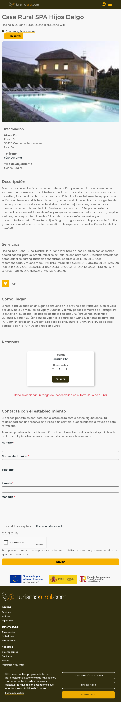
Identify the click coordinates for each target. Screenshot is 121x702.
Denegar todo (88, 685)
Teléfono (8, 470)
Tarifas (5, 660)
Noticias (6, 616)
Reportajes (7, 620)
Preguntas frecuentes (13, 664)
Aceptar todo (88, 694)
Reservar (15, 36)
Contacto (7, 656)
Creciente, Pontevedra (20, 31)
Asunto (7, 483)
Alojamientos (8, 632)
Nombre (7, 442)
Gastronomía (8, 640)
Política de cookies (14, 693)
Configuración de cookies (88, 675)
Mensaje (7, 497)
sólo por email (13, 157)
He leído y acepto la (34, 526)
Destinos (6, 612)
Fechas (60, 355)
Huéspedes (60, 365)
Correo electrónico (14, 456)
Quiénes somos (10, 651)
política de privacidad (47, 526)
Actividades (8, 636)
